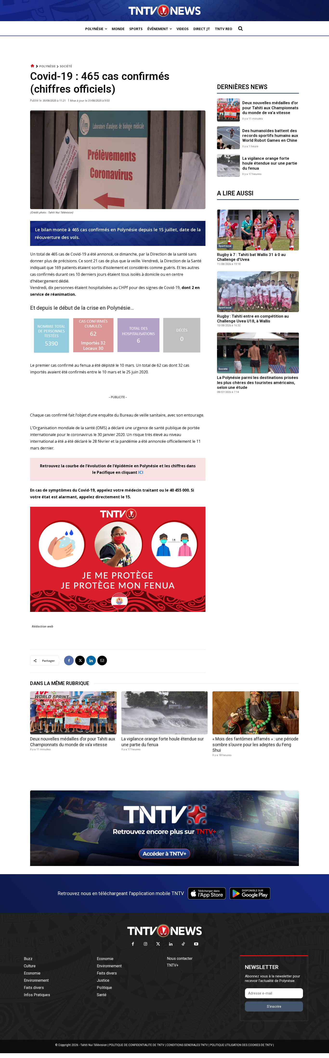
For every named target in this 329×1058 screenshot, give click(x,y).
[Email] (102, 660)
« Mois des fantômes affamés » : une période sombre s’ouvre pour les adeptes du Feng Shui (255, 744)
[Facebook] (69, 660)
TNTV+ (172, 965)
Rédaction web (42, 626)
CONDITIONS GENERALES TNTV (187, 1045)
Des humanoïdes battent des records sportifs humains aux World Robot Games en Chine (270, 135)
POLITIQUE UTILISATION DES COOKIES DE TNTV (241, 1045)
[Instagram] (145, 944)
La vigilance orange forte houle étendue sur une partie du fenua (269, 163)
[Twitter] (158, 944)
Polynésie (47, 66)
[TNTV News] (164, 930)
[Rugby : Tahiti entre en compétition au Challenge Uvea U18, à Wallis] (258, 291)
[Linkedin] (91, 660)
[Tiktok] (183, 944)
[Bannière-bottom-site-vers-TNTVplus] (164, 865)
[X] (80, 660)
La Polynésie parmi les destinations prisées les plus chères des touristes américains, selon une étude (257, 382)
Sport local (224, 246)
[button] (240, 28)
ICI (140, 472)
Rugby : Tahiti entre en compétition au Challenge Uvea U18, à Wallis (253, 318)
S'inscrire (274, 1006)
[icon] (32, 66)
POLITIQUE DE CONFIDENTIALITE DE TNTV (136, 1045)
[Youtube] (196, 944)
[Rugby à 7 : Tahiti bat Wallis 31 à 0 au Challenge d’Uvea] (258, 230)
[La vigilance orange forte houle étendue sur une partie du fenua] (228, 165)
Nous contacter (179, 958)
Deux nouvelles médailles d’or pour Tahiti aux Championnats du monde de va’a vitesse (270, 107)
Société (66, 66)
